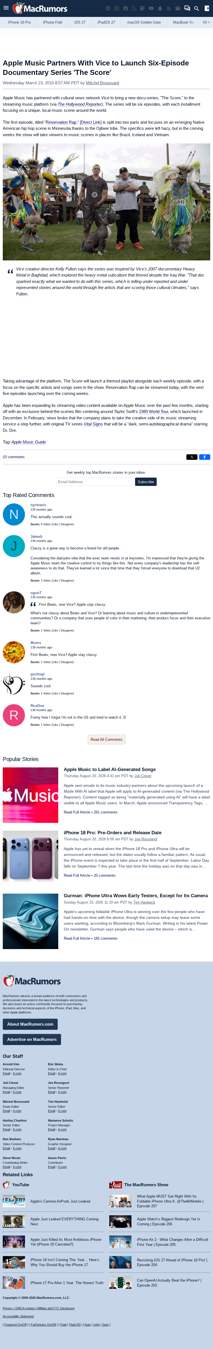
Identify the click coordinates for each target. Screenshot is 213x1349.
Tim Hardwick (144, 902)
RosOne (37, 706)
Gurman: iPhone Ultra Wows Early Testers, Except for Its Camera (136, 895)
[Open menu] (6, 8)
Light (96, 1324)
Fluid (63, 1324)
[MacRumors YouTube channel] (151, 8)
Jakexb (36, 536)
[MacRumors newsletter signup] (178, 8)
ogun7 (36, 593)
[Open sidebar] (207, 9)
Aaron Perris (57, 1158)
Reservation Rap (61, 122)
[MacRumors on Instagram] (117, 8)
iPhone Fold (52, 22)
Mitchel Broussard (102, 82)
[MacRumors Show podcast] (108, 8)
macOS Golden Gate (144, 22)
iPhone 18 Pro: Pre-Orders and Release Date (112, 832)
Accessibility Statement (18, 1316)
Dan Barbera (12, 1139)
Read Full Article (77, 812)
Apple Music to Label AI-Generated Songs (110, 769)
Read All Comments (107, 739)
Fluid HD (75, 1324)
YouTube (20, 1184)
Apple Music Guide (28, 442)
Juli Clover (143, 776)
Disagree (67, 524)
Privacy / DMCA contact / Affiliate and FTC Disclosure (39, 1308)
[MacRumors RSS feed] (169, 8)
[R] (14, 725)
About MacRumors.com (30, 1024)
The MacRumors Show (146, 1184)
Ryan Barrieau (58, 1139)
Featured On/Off (15, 1324)
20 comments (105, 875)
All (206, 22)
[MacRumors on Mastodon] (142, 8)
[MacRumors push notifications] (160, 8)
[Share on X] (191, 457)
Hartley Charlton (15, 1120)
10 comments (14, 457)
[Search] (198, 8)
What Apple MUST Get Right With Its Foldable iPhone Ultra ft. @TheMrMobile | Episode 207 (170, 1201)
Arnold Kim (11, 1064)
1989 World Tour (153, 411)
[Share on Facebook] (204, 457)
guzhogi (38, 674)
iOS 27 (79, 22)
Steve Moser (12, 1158)
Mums (36, 643)
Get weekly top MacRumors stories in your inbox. (106, 472)
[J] (14, 556)
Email (6, 1073)
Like (55, 524)
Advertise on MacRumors (32, 1039)
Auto (88, 1324)
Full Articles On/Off (43, 1324)
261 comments (106, 812)
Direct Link (90, 122)
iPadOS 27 (106, 22)
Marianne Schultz (60, 1120)
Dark (105, 1324)
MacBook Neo (184, 22)
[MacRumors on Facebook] (125, 8)
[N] (14, 524)
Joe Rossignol (146, 839)
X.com (17, 1073)
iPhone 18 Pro (19, 22)
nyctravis (38, 505)
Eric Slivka (55, 1064)
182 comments (106, 938)
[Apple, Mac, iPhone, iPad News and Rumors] (40, 14)
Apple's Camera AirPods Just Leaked (60, 1201)
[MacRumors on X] (134, 8)
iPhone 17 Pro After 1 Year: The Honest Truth (67, 1283)
